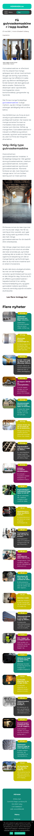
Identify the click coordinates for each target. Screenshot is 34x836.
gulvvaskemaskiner (10, 103)
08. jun (22, 698)
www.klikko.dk (19, 809)
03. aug (22, 378)
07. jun (22, 719)
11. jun (22, 634)
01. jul (22, 613)
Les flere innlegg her (17, 297)
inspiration (6, 35)
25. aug (22, 313)
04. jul (22, 594)
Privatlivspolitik (19, 833)
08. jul (22, 508)
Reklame (17, 819)
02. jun (22, 763)
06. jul (22, 530)
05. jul (22, 573)
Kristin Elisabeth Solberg (20, 31)
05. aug (22, 356)
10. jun (22, 676)
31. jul (22, 486)
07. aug (22, 335)
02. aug (22, 443)
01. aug (22, 465)
